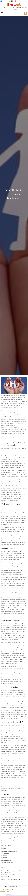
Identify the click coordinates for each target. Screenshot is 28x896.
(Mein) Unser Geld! (8, 889)
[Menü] (2, 13)
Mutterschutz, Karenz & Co (11, 886)
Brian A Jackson (16, 879)
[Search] (25, 13)
